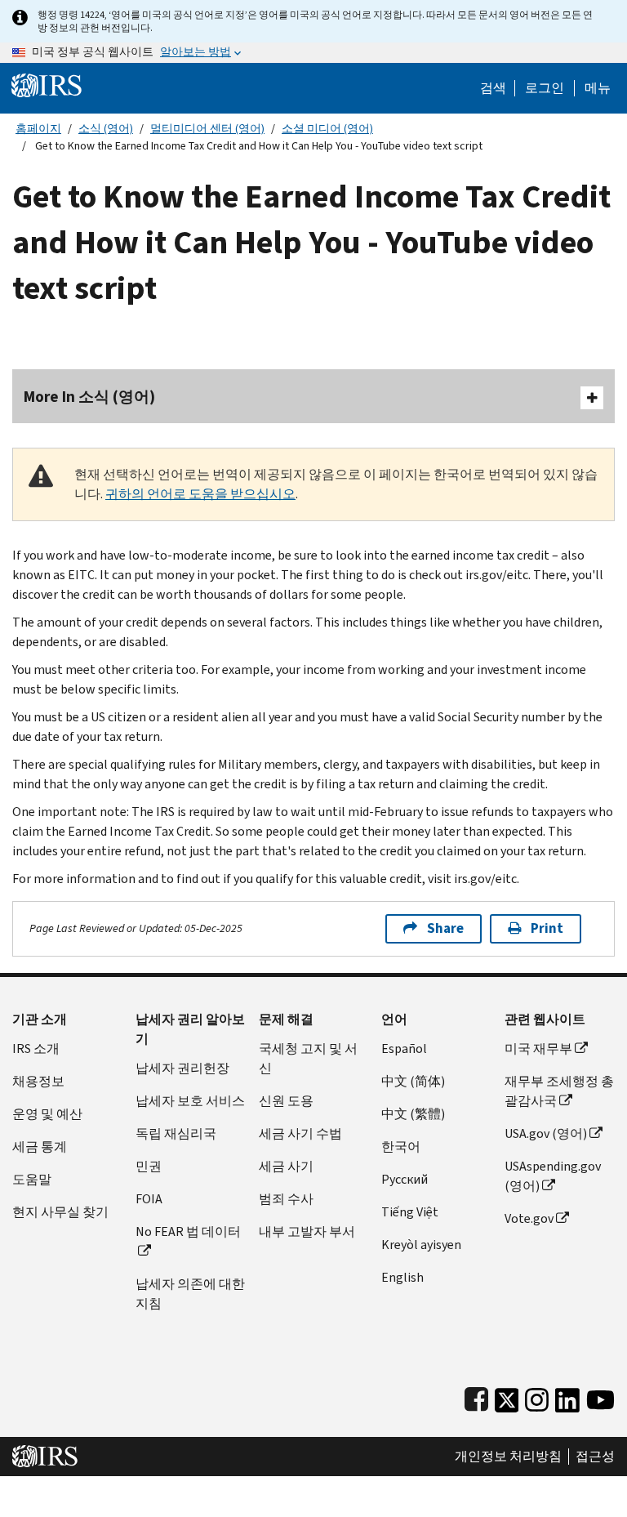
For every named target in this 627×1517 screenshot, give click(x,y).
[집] (46, 84)
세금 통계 (39, 1146)
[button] (544, 88)
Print (547, 928)
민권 (149, 1166)
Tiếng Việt (409, 1211)
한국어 (400, 1146)
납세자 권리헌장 (182, 1068)
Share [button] (445, 928)
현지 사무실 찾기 (60, 1211)
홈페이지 (38, 128)
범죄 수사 (286, 1198)
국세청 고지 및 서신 (308, 1058)
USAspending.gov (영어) (553, 1176)
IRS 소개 (36, 1048)
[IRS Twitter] (507, 1396)
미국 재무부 (538, 1048)
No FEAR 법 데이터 (188, 1231)
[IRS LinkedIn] (567, 1396)
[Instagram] (537, 1396)
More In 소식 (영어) (89, 396)
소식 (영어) (105, 128)
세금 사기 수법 (300, 1133)
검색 (493, 88)
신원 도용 (286, 1100)
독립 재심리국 (176, 1133)
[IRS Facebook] (476, 1396)
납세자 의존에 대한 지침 (190, 1293)
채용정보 (38, 1081)
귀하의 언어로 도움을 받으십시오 (200, 493)
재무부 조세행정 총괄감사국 (559, 1091)
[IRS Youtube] (600, 1396)
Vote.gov (529, 1218)
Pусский (404, 1179)
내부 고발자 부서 (307, 1231)
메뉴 (598, 88)
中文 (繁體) (413, 1113)
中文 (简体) (413, 1081)
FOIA (149, 1198)
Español (404, 1048)
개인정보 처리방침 (508, 1456)
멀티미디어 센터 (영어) (207, 128)
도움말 (31, 1179)
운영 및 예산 (47, 1113)
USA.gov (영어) (546, 1133)
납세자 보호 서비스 (190, 1100)
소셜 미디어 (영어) (327, 128)
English (402, 1277)
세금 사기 (286, 1166)
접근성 (595, 1456)
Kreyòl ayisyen (421, 1244)
